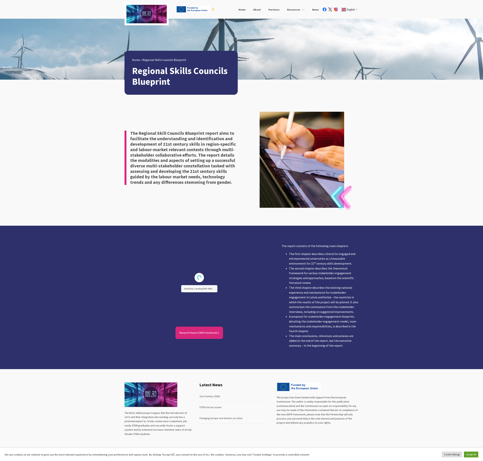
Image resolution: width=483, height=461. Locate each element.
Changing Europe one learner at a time (220, 418)
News (315, 9)
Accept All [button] (471, 454)
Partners (274, 9)
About (257, 9)
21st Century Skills (209, 396)
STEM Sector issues (210, 407)
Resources (293, 9)
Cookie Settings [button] (452, 454)
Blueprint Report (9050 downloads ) (199, 332)
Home (242, 9)
